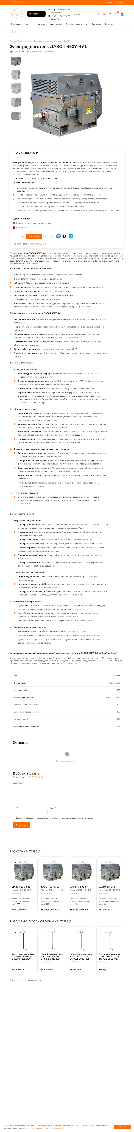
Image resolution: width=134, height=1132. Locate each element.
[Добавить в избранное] (45, 236)
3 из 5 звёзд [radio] (36, 777)
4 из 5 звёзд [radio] (39, 777)
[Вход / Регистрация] (122, 14)
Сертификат (22, 227)
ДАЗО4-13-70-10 (21, 887)
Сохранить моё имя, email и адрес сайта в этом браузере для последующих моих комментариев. (54, 818)
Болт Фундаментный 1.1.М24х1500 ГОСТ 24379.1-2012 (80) (52, 956)
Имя (15, 808)
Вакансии (109, 24)
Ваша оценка (19, 777)
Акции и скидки (55, 24)
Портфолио (96, 24)
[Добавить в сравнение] (51, 236)
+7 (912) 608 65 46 (60, 11)
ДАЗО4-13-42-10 (50, 887)
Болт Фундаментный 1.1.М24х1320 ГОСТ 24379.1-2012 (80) (110, 956)
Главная (13, 41)
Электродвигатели (25, 41)
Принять (122, 1127)
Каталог (36, 14)
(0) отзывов (48, 51)
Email (53, 808)
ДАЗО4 (67, 41)
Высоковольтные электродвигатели (48, 41)
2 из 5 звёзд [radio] (33, 777)
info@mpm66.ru (117, 2)
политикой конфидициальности (50, 1128)
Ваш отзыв (18, 783)
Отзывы (14, 32)
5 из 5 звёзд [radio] (42, 777)
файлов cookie (29, 1128)
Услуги (27, 24)
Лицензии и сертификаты (77, 24)
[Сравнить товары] (104, 13)
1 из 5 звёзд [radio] (29, 777)
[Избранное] (110, 13)
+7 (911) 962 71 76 (60, 17)
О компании (16, 24)
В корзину (34, 236)
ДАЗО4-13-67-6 (107, 887)
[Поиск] (98, 13)
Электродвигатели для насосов (25, 980)
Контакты (41, 24)
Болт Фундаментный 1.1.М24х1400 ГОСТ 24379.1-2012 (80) (81, 956)
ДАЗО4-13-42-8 (78, 887)
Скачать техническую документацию (33, 223)
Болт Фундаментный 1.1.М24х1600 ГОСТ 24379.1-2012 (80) (23, 956)
